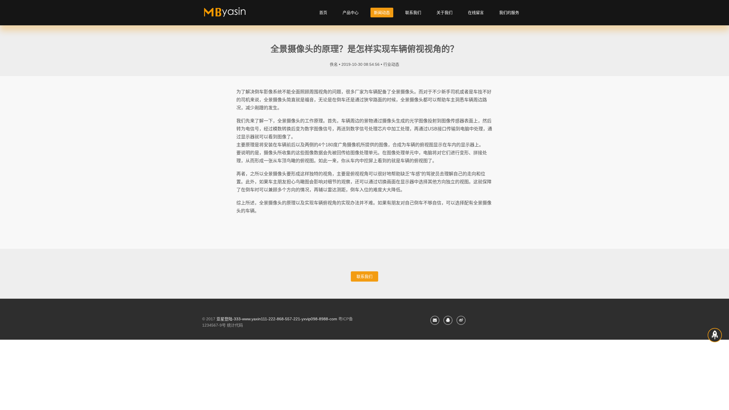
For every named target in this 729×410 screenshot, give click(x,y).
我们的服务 (509, 12)
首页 (323, 12)
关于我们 (444, 12)
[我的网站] (231, 14)
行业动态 (391, 64)
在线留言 (476, 12)
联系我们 (413, 12)
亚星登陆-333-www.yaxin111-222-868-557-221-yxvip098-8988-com (276, 319)
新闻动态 (382, 12)
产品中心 (351, 12)
